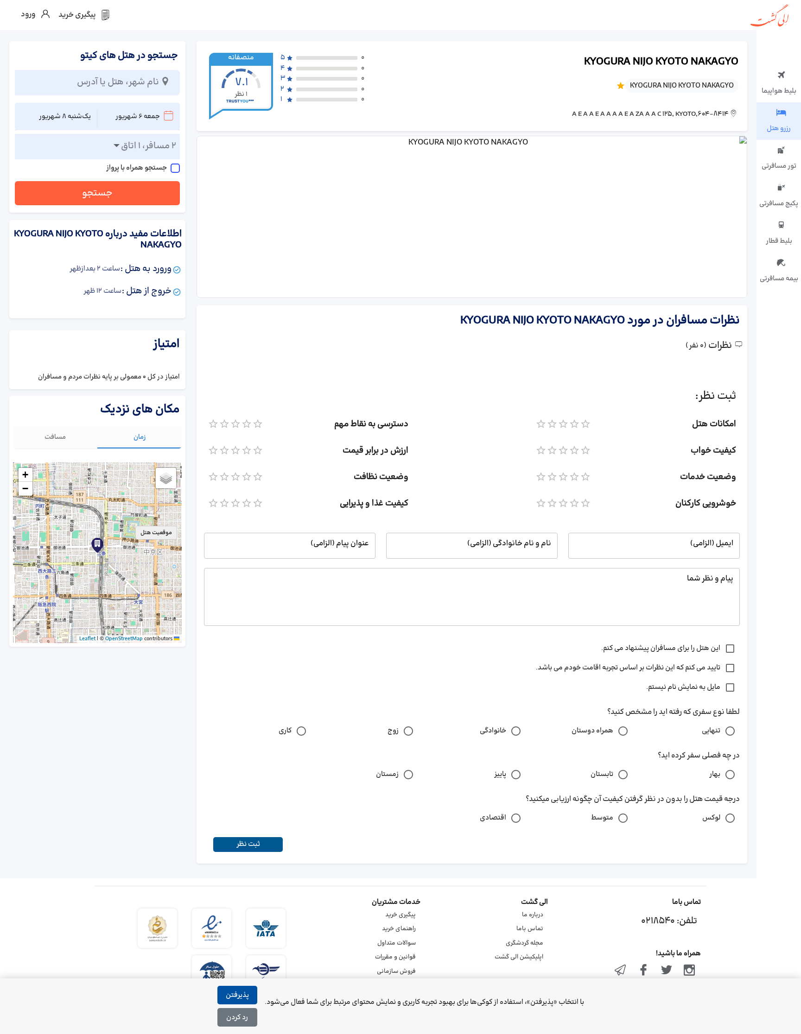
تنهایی (711, 730)
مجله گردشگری (524, 943)
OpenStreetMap (124, 639)
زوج (393, 730)
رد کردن (237, 1017)
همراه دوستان (592, 730)
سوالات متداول (396, 943)
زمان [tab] (140, 437)
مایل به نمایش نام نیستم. (683, 687)
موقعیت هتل (156, 533)
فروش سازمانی (396, 971)
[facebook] (643, 971)
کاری (285, 730)
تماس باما (529, 928)
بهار (714, 774)
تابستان (602, 774)
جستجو (97, 193)
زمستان (387, 774)
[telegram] (621, 971)
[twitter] (666, 971)
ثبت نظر (248, 844)
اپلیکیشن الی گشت (519, 957)
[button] (97, 545)
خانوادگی (493, 730)
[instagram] (689, 971)
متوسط (602, 818)
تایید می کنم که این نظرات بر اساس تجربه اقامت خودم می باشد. (628, 667)
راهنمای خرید (399, 928)
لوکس (711, 818)
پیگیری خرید (400, 915)
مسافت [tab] (55, 437)
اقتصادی (493, 818)
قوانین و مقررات (395, 957)
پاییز (500, 774)
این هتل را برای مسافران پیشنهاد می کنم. (660, 648)
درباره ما (532, 915)
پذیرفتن (237, 995)
